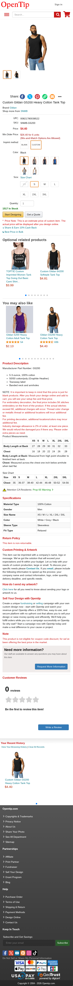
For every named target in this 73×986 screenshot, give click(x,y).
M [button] (45, 184)
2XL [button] (34, 194)
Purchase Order (14, 897)
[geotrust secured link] (49, 975)
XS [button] (24, 184)
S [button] (34, 184)
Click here (8, 589)
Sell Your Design (14, 872)
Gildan (13, 107)
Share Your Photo (14, 831)
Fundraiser (11, 867)
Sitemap (9, 842)
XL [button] (24, 194)
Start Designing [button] (13, 214)
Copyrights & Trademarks (19, 816)
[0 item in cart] (66, 15)
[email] (52, 96)
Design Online (13, 917)
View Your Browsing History (14, 747)
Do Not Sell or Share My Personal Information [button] (27, 958)
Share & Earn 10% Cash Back (20, 227)
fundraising (26, 603)
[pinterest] (37, 96)
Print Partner (12, 861)
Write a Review (53, 727)
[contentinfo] (15, 4)
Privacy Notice (13, 821)
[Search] (57, 15)
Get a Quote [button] (33, 214)
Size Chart (26, 177)
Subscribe (62, 942)
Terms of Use (12, 902)
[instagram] (28, 953)
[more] (59, 96)
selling (39, 603)
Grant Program (13, 877)
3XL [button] (44, 194)
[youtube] (17, 953)
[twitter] (29, 96)
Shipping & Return (15, 907)
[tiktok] (34, 953)
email (50, 568)
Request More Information (51, 666)
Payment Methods (15, 912)
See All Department (6, 15)
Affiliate (9, 856)
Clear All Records (36, 747)
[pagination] (36, 295)
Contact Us (32, 568)
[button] (36, 46)
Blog (7, 882)
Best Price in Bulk (13, 231)
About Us (10, 826)
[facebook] (22, 96)
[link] (44, 96)
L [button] (55, 184)
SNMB (24, 111)
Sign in (58, 4)
